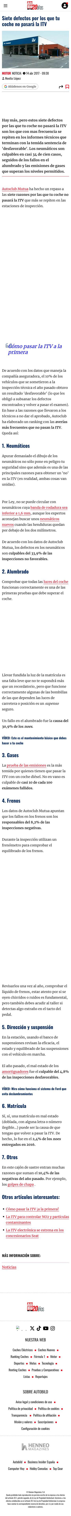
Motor (6, 73)
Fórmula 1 (39, 1356)
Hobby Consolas (39, 1468)
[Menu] (5, 5)
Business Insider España (41, 1461)
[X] (32, 1328)
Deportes (19, 1363)
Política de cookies (48, 1408)
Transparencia (19, 1415)
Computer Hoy (16, 1468)
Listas (26, 1376)
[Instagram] (52, 1328)
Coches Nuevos (46, 1349)
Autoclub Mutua (15, 189)
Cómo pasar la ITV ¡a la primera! (32, 1209)
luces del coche (56, 582)
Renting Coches (17, 1369)
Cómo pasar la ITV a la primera (35, 349)
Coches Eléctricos (23, 1349)
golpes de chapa (21, 1184)
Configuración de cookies (35, 1428)
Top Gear (58, 1468)
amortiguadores (15, 1071)
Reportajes (41, 1376)
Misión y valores (23, 1421)
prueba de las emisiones (26, 765)
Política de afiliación (44, 1415)
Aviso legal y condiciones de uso (34, 1401)
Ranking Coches (20, 1356)
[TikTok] (39, 1328)
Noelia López (13, 78)
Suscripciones (45, 1421)
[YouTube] (46, 1328)
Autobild (17, 1461)
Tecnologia (48, 1363)
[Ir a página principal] (35, 5)
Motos (33, 1363)
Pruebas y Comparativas (45, 1369)
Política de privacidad (20, 1408)
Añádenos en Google (22, 86)
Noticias (9, 1267)
